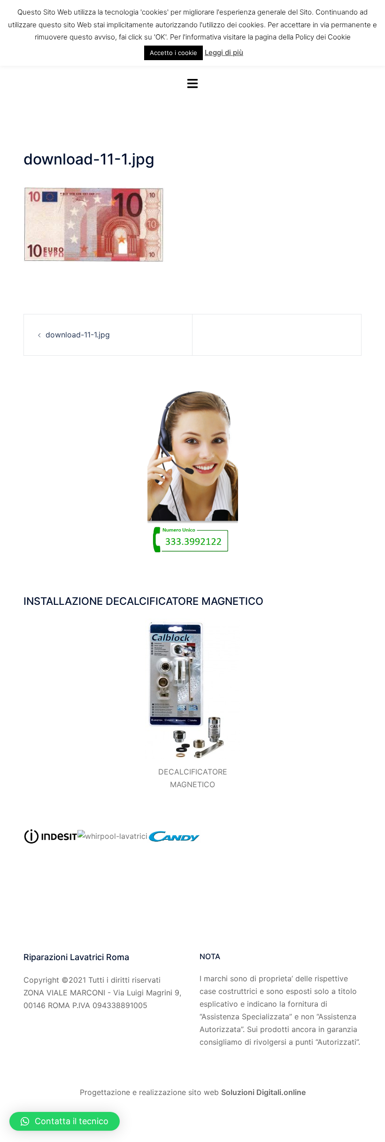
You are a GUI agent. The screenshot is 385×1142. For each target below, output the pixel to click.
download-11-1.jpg (78, 334)
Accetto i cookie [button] (173, 52)
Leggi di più (224, 52)
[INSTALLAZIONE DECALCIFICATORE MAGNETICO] (192, 688)
